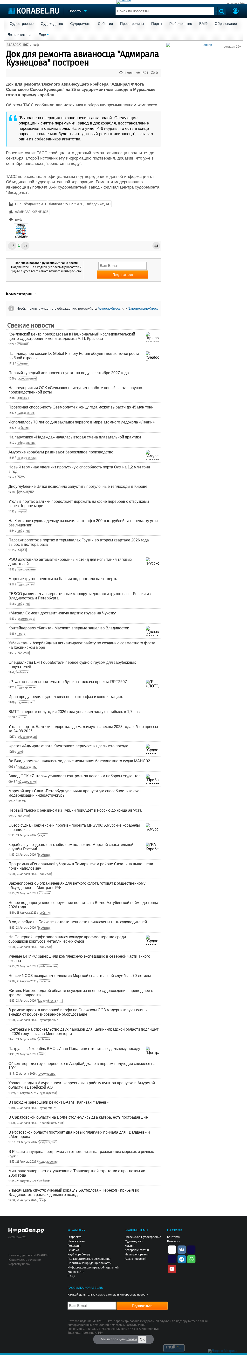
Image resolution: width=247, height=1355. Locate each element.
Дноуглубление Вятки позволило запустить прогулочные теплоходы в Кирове (77, 486)
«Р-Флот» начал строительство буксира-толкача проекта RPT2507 (67, 682)
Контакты (173, 1237)
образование (26, 442)
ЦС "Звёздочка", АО (30, 204)
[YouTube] (172, 1268)
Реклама (73, 1250)
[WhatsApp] (191, 1258)
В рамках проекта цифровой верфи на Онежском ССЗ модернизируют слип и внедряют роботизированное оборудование (78, 1012)
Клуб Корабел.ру (79, 1254)
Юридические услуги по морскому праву (24, 1262)
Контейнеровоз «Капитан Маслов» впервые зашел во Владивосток (68, 628)
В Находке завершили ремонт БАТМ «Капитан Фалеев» (58, 1102)
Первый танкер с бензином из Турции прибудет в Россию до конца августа (75, 810)
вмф (36, 45)
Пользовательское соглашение (89, 1258)
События (105, 24)
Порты (156, 24)
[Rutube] (191, 1249)
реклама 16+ (236, 3)
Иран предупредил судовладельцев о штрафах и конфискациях (65, 697)
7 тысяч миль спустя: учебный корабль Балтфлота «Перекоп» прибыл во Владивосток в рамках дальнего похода (73, 1192)
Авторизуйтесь (109, 308)
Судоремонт (80, 24)
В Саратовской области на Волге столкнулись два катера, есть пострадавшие (78, 1117)
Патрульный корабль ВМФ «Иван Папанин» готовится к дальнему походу (74, 1049)
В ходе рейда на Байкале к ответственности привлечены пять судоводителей (77, 922)
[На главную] (33, 11)
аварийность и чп (50, 1000)
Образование (226, 24)
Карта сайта (76, 1272)
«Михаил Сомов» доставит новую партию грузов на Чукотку (62, 613)
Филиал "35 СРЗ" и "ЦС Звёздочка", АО (79, 204)
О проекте (75, 1237)
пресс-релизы (26, 457)
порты (22, 477)
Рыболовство (180, 24)
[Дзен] (172, 1249)
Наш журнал (76, 1241)
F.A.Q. (71, 1276)
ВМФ (203, 24)
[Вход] (236, 11)
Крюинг (130, 1245)
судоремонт (47, 1108)
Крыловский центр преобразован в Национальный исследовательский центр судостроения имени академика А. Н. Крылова (71, 336)
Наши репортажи (137, 1254)
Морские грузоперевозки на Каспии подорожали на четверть (62, 579)
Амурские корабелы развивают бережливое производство (60, 452)
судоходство (26, 413)
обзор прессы (27, 736)
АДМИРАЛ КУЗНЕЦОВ (31, 212)
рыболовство (48, 966)
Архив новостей (135, 1258)
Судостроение (22, 24)
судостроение (27, 378)
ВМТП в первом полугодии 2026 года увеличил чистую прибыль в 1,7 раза (75, 712)
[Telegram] (181, 1258)
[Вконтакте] (181, 1249)
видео (43, 835)
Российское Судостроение (143, 1237)
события (22, 344)
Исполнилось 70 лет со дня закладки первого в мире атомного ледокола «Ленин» (81, 422)
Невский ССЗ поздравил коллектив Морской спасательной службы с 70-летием (79, 976)
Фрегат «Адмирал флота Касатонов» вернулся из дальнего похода (68, 746)
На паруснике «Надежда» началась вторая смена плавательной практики (74, 437)
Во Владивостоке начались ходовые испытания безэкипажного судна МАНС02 (79, 761)
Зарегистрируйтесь (143, 308)
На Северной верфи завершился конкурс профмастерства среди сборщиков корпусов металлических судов (67, 939)
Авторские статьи (137, 1250)
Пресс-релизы (132, 24)
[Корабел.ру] (26, 1230)
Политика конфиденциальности (89, 1263)
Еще (42, 35)
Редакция (74, 1245)
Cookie (132, 1339)
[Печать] (156, 245)
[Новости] (21, 231)
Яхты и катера (19, 35)
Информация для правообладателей (93, 1267)
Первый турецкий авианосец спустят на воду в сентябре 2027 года (68, 373)
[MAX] (172, 1258)
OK (142, 1339)
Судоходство (52, 24)
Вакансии (173, 1241)
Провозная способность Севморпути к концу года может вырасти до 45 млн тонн (80, 407)
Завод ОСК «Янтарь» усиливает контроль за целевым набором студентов (74, 776)
